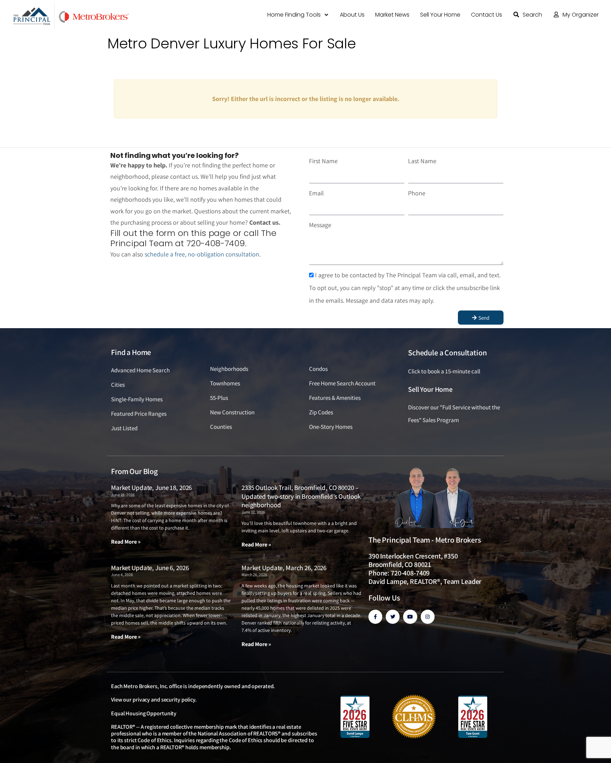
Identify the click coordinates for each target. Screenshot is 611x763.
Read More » (126, 541)
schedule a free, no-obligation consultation (202, 254)
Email (316, 193)
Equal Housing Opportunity (143, 713)
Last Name (422, 161)
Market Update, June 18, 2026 (151, 487)
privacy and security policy (164, 699)
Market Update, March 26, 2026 (284, 567)
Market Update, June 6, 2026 (149, 567)
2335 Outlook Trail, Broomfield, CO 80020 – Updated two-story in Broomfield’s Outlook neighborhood (301, 496)
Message (320, 225)
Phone (416, 193)
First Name (323, 161)
